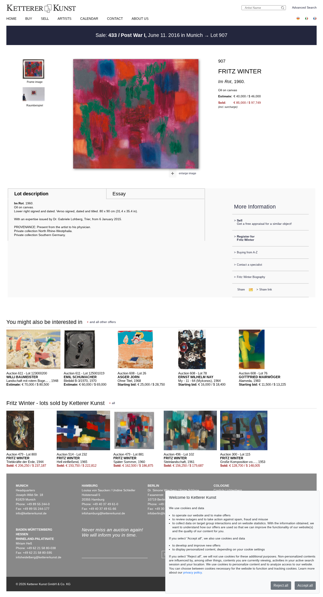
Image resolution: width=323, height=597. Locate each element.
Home (11, 18)
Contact (115, 18)
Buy (28, 18)
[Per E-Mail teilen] (249, 289)
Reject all (281, 585)
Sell (45, 18)
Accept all (305, 585)
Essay (119, 193)
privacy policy (192, 572)
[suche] (283, 7)
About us (140, 18)
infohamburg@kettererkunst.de (103, 513)
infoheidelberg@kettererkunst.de (38, 557)
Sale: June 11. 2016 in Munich (150, 35)
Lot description (31, 193)
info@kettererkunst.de (31, 513)
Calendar (89, 18)
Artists (64, 18)
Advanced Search (304, 7)
